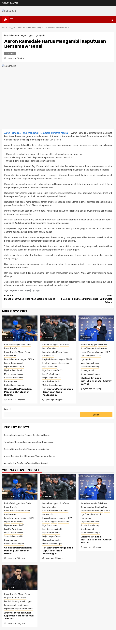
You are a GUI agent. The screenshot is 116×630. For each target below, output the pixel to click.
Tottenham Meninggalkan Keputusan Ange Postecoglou (57, 392)
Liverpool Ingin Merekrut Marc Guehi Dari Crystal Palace (86, 299)
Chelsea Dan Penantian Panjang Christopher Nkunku (18, 392)
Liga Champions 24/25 (14, 367)
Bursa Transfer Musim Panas (17, 352)
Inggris (31, 35)
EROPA (31, 359)
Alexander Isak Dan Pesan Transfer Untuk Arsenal (26, 463)
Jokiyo (21, 58)
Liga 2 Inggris (23, 605)
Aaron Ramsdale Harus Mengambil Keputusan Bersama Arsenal (36, 133)
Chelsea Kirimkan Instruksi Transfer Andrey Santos (96, 381)
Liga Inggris (40, 35)
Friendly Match (18, 601)
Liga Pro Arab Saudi (13, 370)
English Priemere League (15, 35)
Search (7, 409)
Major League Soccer (13, 374)
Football (46, 363)
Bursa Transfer (11, 348)
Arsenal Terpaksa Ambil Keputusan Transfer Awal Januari (29, 456)
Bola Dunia (26, 345)
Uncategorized (10, 381)
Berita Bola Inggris (12, 345)
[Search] (112, 20)
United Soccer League (14, 385)
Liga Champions (49, 367)
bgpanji (22, 400)
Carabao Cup (10, 356)
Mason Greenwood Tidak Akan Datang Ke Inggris (29, 297)
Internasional (17, 363)
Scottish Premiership (13, 378)
